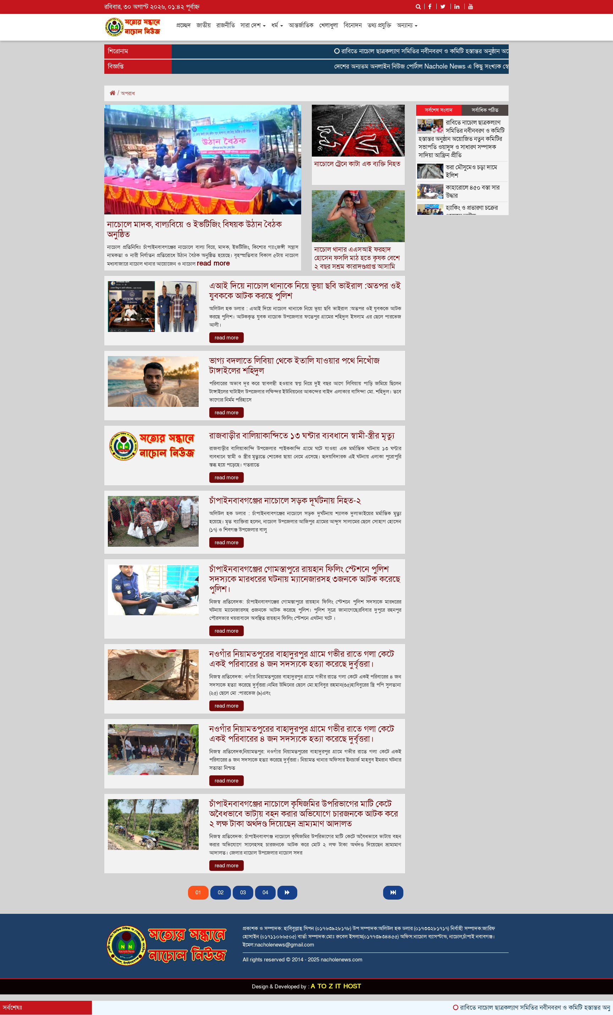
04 (265, 892)
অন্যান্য (405, 25)
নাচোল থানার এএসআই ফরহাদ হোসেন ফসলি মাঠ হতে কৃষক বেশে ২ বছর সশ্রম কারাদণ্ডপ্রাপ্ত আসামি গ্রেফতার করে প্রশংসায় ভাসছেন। (357, 262)
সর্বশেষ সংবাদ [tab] (439, 110)
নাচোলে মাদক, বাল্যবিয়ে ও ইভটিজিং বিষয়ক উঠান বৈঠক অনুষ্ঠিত (194, 229)
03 (243, 892)
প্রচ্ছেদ (183, 25)
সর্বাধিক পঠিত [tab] (485, 110)
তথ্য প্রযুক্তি (379, 25)
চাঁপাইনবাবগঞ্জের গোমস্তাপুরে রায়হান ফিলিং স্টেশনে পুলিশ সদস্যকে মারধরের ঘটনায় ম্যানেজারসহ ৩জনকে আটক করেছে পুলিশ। (304, 579)
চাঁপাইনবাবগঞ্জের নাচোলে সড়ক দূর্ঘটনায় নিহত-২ (285, 500)
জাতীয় (204, 25)
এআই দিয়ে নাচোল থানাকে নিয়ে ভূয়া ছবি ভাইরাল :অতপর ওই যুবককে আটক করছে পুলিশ (305, 290)
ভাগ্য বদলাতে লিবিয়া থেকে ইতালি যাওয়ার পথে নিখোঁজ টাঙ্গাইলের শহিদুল (294, 365)
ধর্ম (275, 25)
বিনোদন (353, 25)
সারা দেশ (251, 25)
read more (213, 263)
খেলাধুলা (328, 25)
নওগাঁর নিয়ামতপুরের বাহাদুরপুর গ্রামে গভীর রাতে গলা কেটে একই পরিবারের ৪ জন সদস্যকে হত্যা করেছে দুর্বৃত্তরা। (301, 659)
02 (220, 892)
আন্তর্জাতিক (301, 25)
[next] (287, 893)
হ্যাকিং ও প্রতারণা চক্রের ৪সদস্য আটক (472, 212)
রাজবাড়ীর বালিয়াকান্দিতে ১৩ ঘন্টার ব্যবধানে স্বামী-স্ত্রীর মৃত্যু (301, 435)
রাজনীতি (225, 25)
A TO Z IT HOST (336, 986)
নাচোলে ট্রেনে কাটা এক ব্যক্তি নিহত (357, 164)
